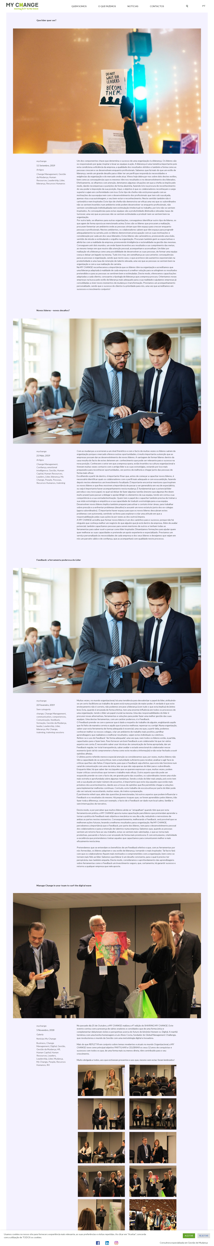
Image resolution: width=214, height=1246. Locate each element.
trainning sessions (55, 732)
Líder (62, 180)
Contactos (157, 6)
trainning (60, 483)
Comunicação (43, 719)
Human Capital (44, 1052)
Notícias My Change (46, 1038)
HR (58, 1049)
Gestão (52, 470)
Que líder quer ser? (46, 20)
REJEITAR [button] (203, 1235)
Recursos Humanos (55, 183)
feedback (55, 719)
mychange (42, 161)
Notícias (133, 6)
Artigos (40, 169)
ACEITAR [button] (189, 1235)
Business (41, 1043)
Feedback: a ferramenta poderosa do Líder (59, 560)
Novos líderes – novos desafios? (53, 310)
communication (44, 716)
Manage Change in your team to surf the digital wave (64, 885)
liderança (41, 183)
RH (48, 1065)
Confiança (41, 467)
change (40, 713)
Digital (53, 1046)
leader (39, 726)
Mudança (58, 1058)
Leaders (40, 476)
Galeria (40, 1034)
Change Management (47, 174)
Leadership (53, 180)
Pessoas (57, 479)
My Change (51, 729)
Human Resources (53, 473)
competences (59, 716)
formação (41, 723)
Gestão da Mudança (56, 723)
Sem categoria (43, 709)
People (48, 479)
